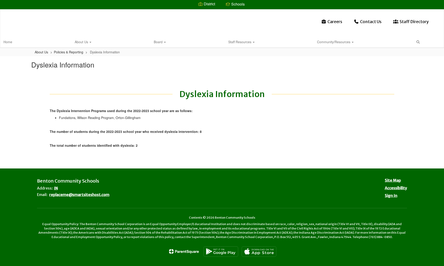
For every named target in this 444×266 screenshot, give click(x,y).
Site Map (393, 180)
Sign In (391, 195)
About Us (82, 42)
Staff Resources (240, 42)
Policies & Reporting (68, 52)
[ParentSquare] (184, 251)
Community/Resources (334, 42)
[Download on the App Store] (259, 251)
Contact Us (371, 21)
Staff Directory (414, 21)
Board (158, 42)
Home (7, 42)
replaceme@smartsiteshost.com (79, 194)
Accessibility (396, 188)
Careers (334, 21)
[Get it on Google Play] (221, 251)
